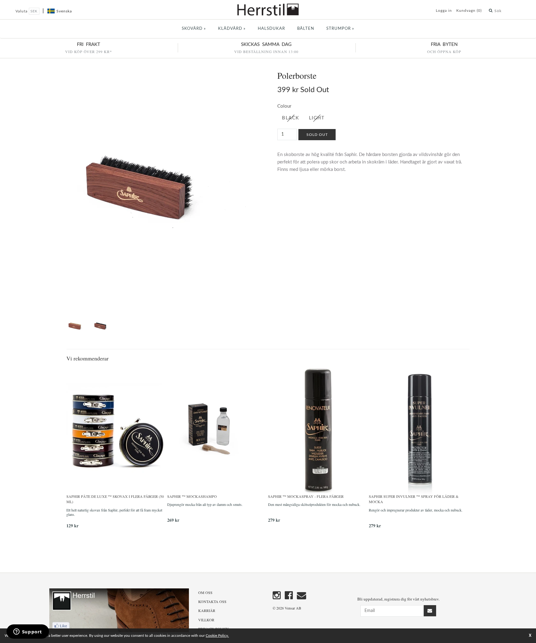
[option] (116, 450)
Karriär (206, 610)
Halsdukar (271, 29)
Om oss (205, 592)
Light (317, 118)
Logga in (444, 10)
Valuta (22, 11)
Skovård (194, 29)
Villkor (206, 619)
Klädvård (232, 29)
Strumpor (340, 29)
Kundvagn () (469, 10)
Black (290, 118)
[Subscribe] (430, 610)
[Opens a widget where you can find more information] (27, 632)
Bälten (305, 29)
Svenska (64, 11)
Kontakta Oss (212, 601)
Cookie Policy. (217, 635)
